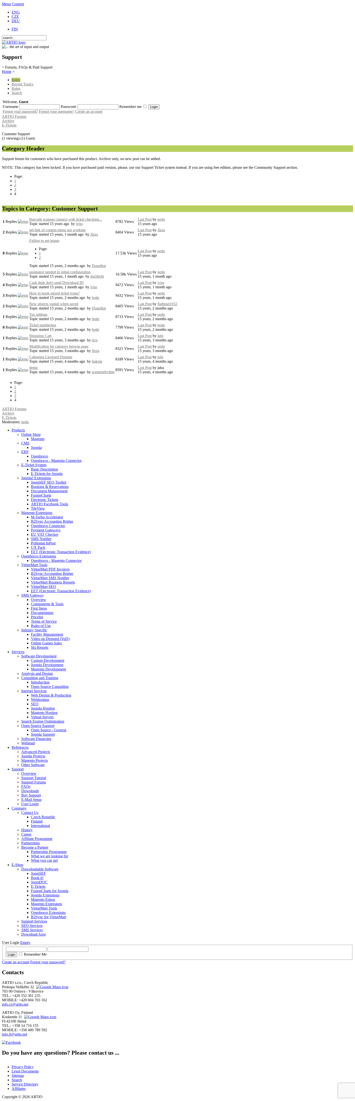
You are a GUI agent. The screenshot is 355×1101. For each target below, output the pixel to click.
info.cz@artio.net (15, 1004)
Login (11, 954)
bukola (97, 361)
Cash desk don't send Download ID (56, 283)
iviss (79, 224)
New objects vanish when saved (53, 304)
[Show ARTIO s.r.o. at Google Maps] (51, 987)
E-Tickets (9, 125)
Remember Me (35, 954)
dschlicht (97, 276)
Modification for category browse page (58, 346)
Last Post (145, 219)
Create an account (88, 111)
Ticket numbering (42, 325)
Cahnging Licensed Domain (50, 357)
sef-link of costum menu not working (57, 230)
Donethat (99, 266)
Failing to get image (44, 241)
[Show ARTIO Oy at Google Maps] (39, 1017)
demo (33, 368)
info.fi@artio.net (14, 1034)
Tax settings (38, 314)
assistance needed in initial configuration (60, 272)
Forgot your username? (56, 111)
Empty (25, 942)
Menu (6, 4)
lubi (160, 336)
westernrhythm (103, 372)
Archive (8, 121)
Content (18, 4)
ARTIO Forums (14, 116)
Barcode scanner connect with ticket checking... (65, 219)
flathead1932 (167, 304)
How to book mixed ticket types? (54, 293)
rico (95, 340)
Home (6, 72)
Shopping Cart (40, 336)
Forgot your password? (20, 111)
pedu (161, 219)
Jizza (94, 234)
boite (95, 298)
